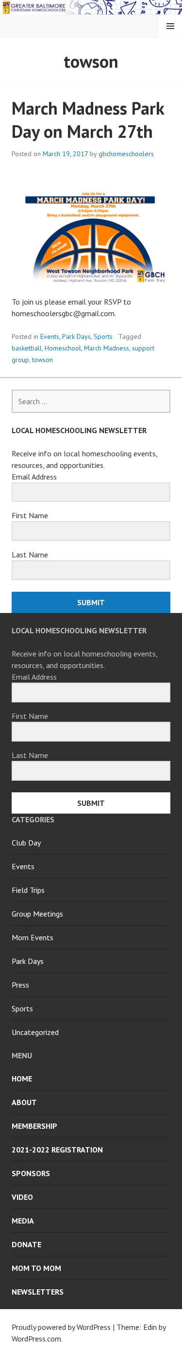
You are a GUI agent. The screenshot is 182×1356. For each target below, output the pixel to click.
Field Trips (28, 890)
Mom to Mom (36, 1268)
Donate (26, 1244)
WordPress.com (36, 1338)
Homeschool (63, 348)
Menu (170, 26)
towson (42, 359)
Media (23, 1220)
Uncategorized (35, 1032)
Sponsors (31, 1173)
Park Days (76, 336)
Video (22, 1197)
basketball (27, 348)
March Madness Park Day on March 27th (88, 120)
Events (49, 336)
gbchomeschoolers (126, 153)
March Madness (106, 348)
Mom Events (32, 937)
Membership (34, 1126)
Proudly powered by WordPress (61, 1327)
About (24, 1102)
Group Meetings (37, 914)
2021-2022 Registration (57, 1149)
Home (22, 1078)
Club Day (26, 842)
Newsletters (38, 1292)
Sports (103, 336)
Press (20, 985)
